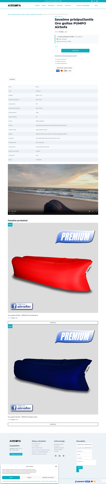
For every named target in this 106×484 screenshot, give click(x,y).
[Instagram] (94, 1)
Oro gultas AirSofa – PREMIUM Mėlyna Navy (22, 417)
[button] (56, 466)
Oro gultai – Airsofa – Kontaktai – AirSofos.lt (49, 481)
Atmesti (29, 477)
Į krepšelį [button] (53, 322)
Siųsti (79, 467)
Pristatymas (56, 446)
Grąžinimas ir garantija (59, 447)
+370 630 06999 (85, 5)
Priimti (11, 477)
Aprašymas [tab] (12, 79)
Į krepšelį (75, 50)
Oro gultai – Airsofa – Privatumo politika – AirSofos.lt (11, 481)
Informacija (51, 5)
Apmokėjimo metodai (58, 444)
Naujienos (60, 5)
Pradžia (37, 5)
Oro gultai (58, 16)
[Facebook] (92, 1)
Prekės (44, 5)
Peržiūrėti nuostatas (48, 477)
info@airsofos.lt (18, 448)
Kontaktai (68, 5)
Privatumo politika (58, 449)
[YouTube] (97, 1)
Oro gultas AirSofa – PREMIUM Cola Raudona (23, 315)
